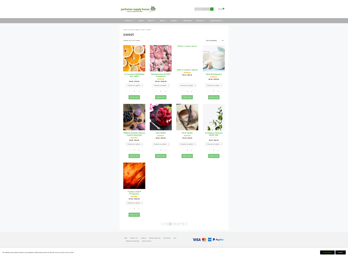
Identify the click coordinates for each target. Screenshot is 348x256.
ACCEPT (340, 252)
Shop (125, 238)
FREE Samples (187, 20)
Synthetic (174, 20)
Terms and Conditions (132, 241)
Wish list (141, 20)
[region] (174, 252)
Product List (128, 20)
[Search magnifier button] (211, 9)
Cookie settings (327, 252)
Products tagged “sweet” (137, 30)
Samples (143, 238)
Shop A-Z (151, 20)
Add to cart (134, 97)
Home (125, 30)
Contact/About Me (215, 20)
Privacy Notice (146, 241)
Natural (162, 20)
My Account (199, 20)
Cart (174, 238)
